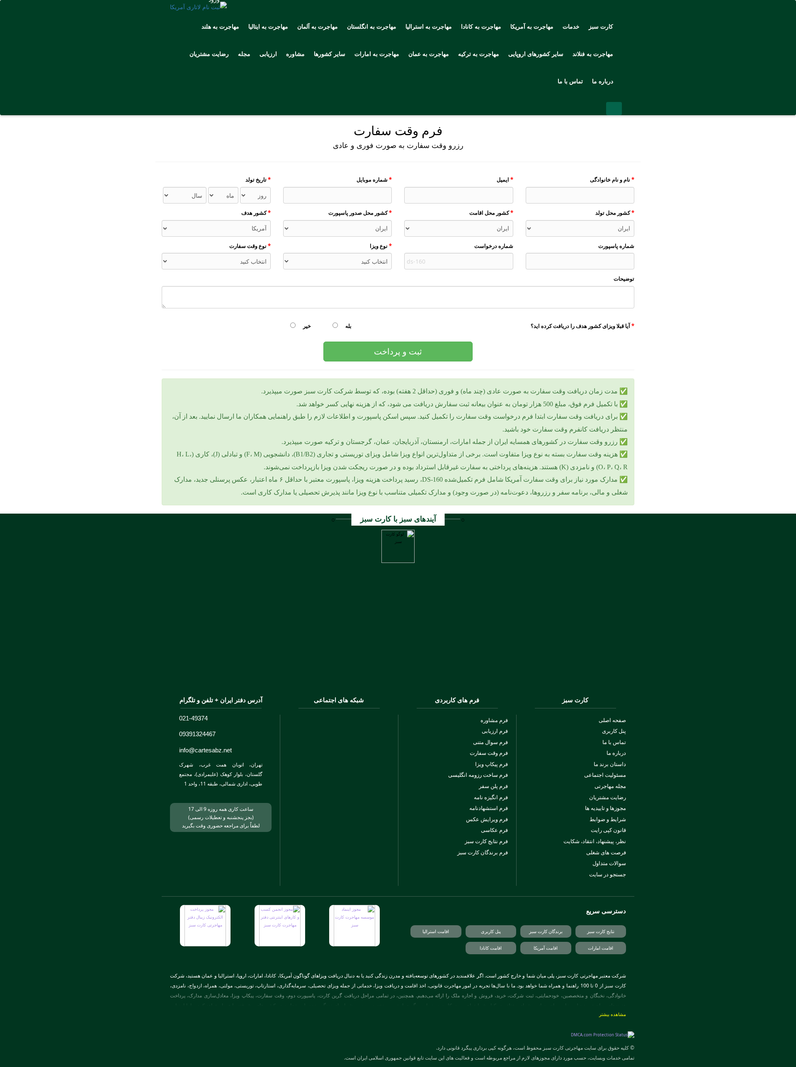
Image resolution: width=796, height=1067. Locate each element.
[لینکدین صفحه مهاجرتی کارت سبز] (361, 800)
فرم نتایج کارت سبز (486, 841)
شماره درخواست (493, 246)
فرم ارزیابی (495, 731)
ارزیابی (268, 54)
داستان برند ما (610, 764)
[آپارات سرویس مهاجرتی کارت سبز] (316, 775)
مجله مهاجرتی (610, 786)
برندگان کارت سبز (546, 931)
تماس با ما (570, 81)
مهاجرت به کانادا (481, 26)
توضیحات (624, 278)
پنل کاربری (614, 731)
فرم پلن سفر (493, 786)
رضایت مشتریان (209, 54)
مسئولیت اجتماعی (605, 774)
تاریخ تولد (258, 179)
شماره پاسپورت (616, 246)
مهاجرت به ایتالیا (268, 26)
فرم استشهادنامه (488, 808)
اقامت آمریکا (546, 948)
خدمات (571, 26)
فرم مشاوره (494, 720)
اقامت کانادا (491, 948)
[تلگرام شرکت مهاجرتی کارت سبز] (339, 751)
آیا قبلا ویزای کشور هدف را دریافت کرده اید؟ (582, 326)
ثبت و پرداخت (398, 351)
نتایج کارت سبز (600, 931)
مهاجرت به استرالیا (428, 26)
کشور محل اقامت (491, 212)
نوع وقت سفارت (250, 246)
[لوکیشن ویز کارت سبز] (183, 792)
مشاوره (295, 54)
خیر (306, 326)
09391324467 (197, 733)
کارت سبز (601, 26)
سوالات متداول (609, 863)
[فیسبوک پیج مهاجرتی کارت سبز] (339, 825)
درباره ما (602, 81)
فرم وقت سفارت (489, 753)
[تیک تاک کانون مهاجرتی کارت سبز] (316, 825)
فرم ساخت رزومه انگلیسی (478, 774)
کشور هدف (256, 212)
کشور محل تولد (614, 212)
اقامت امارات (600, 948)
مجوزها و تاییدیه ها (605, 808)
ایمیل (505, 179)
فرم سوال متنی (490, 742)
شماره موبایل (374, 179)
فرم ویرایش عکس (487, 819)
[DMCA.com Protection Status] (602, 1035)
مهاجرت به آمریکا (531, 26)
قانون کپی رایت (608, 830)
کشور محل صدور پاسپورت (360, 212)
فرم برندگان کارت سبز (482, 852)
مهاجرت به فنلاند (593, 54)
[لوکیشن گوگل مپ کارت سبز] (196, 792)
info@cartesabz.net (205, 750)
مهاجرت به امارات (376, 54)
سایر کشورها (329, 54)
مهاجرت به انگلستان (371, 26)
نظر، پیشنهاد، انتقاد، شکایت (594, 841)
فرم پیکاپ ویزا (491, 764)
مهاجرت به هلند (220, 26)
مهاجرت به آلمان (317, 26)
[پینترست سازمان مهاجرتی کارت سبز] (361, 825)
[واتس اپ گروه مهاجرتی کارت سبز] (361, 775)
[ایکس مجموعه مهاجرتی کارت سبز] (339, 800)
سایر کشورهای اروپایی (535, 54)
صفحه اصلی (612, 720)
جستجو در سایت (607, 874)
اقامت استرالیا (435, 931)
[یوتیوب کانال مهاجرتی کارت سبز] (339, 775)
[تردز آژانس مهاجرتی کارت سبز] (316, 800)
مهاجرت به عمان (428, 54)
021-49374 (193, 718)
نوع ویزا (381, 246)
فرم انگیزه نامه (491, 797)
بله (348, 326)
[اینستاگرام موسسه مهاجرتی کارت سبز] (339, 727)
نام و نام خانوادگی (612, 179)
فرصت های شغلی (606, 852)
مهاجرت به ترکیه (478, 54)
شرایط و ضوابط (608, 819)
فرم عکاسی (494, 830)
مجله (244, 54)
